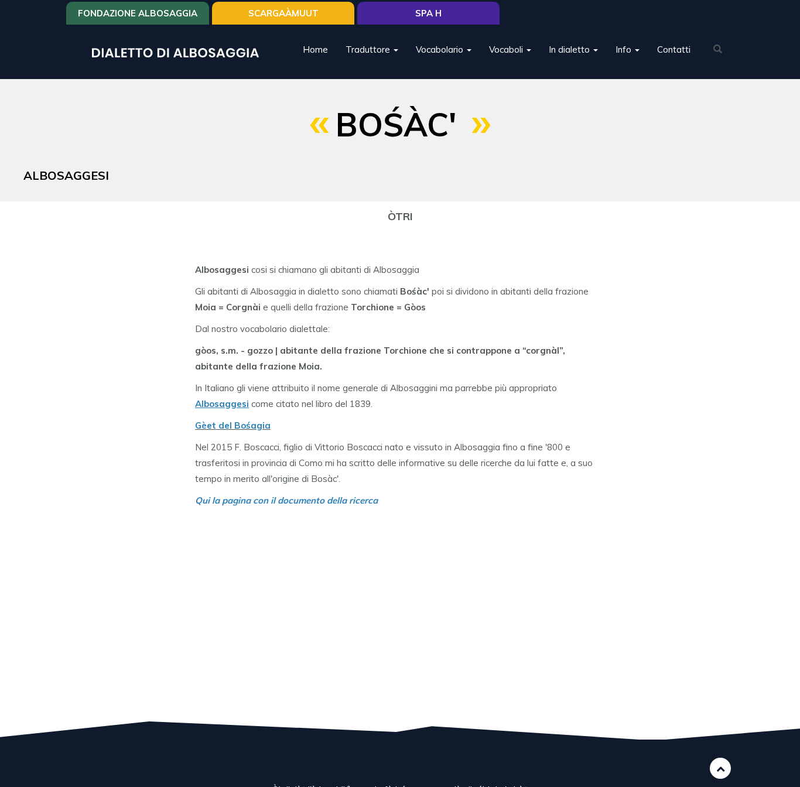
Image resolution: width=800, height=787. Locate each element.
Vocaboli (507, 49)
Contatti (673, 49)
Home (315, 49)
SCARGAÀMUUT (283, 13)
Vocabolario (441, 49)
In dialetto (570, 49)
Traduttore (369, 49)
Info (625, 49)
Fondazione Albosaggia (137, 13)
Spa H (428, 13)
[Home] (180, 52)
